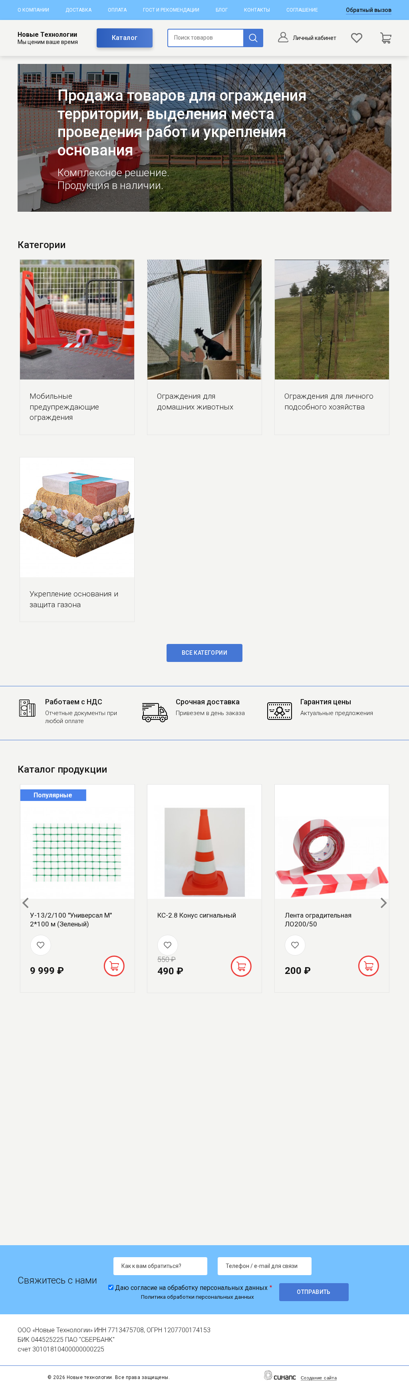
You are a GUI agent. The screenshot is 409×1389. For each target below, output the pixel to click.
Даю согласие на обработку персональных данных (191, 1288)
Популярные (53, 795)
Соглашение (302, 10)
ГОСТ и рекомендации (171, 10)
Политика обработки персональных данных (197, 1297)
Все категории (204, 653)
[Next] (382, 903)
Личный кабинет (314, 38)
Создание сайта (319, 1377)
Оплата (117, 10)
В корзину (113, 966)
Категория (77, 319)
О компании (33, 10)
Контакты (257, 10)
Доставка (78, 10)
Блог (222, 10)
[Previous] (26, 903)
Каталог (125, 38)
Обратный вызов (368, 10)
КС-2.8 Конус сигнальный (196, 915)
